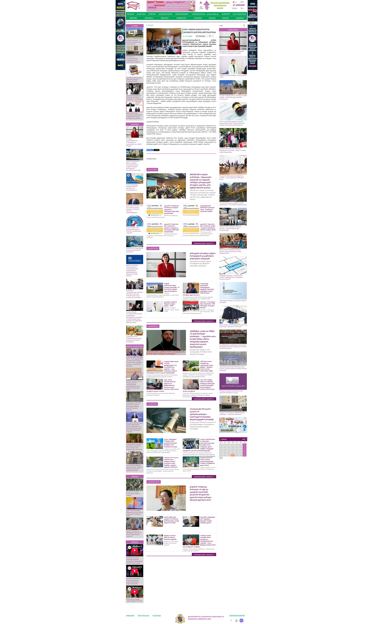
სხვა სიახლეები (239, 14)
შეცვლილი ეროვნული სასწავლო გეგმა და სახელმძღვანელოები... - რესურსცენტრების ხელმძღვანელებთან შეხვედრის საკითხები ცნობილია (132, 270)
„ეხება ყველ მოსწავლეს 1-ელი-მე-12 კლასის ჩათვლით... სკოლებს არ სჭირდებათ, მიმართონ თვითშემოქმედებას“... (134, 209)
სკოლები (152, 14)
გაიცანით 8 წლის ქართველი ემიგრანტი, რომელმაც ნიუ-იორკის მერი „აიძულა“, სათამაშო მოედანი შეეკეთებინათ (232, 150)
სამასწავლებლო (165, 14)
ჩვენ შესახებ (143, 616)
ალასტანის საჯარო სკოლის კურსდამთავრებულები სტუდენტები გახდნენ (133, 79)
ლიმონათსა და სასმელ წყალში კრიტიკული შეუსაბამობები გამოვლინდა (134, 250)
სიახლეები (141, 14)
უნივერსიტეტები (181, 14)
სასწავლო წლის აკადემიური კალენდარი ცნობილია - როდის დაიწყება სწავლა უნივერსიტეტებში (230, 228)
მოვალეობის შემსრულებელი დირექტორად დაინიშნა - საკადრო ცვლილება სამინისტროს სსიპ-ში (231, 177)
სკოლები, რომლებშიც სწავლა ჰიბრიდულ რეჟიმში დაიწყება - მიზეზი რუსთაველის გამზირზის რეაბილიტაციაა (233, 97)
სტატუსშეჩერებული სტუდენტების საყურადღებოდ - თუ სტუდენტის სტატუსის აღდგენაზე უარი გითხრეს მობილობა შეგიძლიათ (233, 346)
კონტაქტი (130, 616)
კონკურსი (240, 18)
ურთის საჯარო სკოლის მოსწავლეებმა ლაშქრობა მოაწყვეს (133, 493)
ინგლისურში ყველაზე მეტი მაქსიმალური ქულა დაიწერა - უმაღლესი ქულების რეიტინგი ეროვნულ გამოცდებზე (233, 368)
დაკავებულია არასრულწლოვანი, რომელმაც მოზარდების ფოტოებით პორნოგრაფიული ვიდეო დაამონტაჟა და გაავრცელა (134, 294)
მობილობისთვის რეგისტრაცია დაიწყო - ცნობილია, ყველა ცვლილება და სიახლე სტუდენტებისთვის (230, 251)
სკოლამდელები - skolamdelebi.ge (205, 14)
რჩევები (212, 18)
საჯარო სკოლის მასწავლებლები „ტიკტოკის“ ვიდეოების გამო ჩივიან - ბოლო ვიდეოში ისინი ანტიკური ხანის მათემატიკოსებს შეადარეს (232, 123)
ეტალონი (133, 18)
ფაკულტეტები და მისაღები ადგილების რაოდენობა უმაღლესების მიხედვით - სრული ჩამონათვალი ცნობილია (133, 406)
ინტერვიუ (164, 18)
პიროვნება (149, 18)
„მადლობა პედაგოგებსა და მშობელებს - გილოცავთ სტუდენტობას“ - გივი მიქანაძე (134, 97)
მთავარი (130, 14)
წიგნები (225, 18)
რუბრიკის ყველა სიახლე (204, 243)
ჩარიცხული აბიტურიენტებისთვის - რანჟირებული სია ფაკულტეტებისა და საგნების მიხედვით (134, 142)
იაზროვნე (198, 18)
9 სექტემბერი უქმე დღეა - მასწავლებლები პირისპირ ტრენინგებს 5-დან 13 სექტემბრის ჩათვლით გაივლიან (231, 277)
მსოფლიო (226, 14)
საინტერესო (181, 18)
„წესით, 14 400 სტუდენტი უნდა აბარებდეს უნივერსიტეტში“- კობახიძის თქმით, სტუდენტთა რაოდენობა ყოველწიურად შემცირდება (134, 362)
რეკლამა (157, 616)
